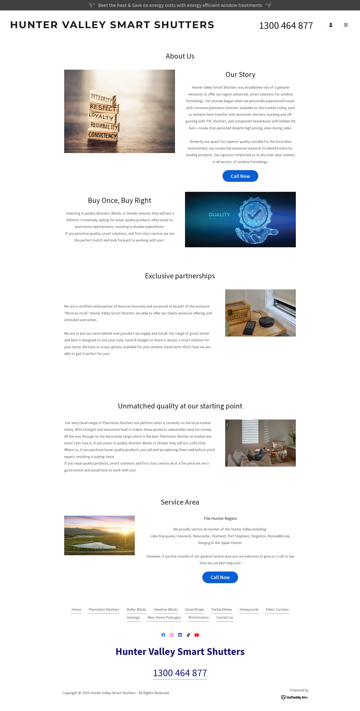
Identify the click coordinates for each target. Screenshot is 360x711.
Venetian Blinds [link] (166, 609)
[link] (112, 26)
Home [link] (76, 609)
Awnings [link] (133, 617)
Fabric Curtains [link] (277, 609)
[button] (331, 25)
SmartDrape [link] (194, 609)
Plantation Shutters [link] (104, 609)
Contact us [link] (224, 617)
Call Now (240, 176)
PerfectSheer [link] (221, 609)
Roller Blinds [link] (136, 609)
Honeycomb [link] (249, 609)
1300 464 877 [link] (286, 25)
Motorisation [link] (198, 617)
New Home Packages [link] (164, 617)
